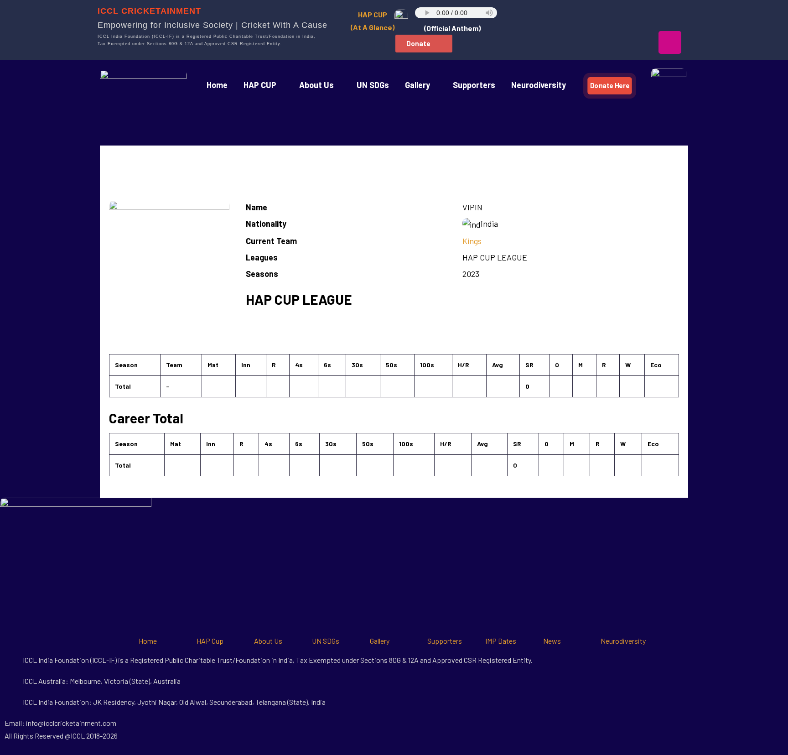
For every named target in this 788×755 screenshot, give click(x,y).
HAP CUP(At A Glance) (372, 20)
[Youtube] (641, 16)
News (552, 640)
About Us (316, 85)
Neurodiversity (538, 85)
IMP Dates (500, 640)
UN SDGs (373, 85)
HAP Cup (210, 640)
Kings (472, 241)
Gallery (379, 640)
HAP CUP (260, 85)
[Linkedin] (669, 16)
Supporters (474, 85)
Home (217, 85)
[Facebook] (555, 16)
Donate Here (610, 85)
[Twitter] (612, 16)
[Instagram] (669, 42)
